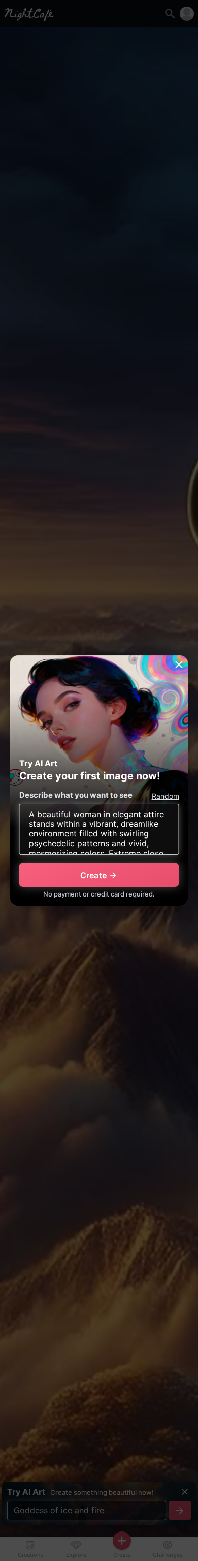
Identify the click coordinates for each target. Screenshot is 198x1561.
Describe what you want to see (76, 795)
